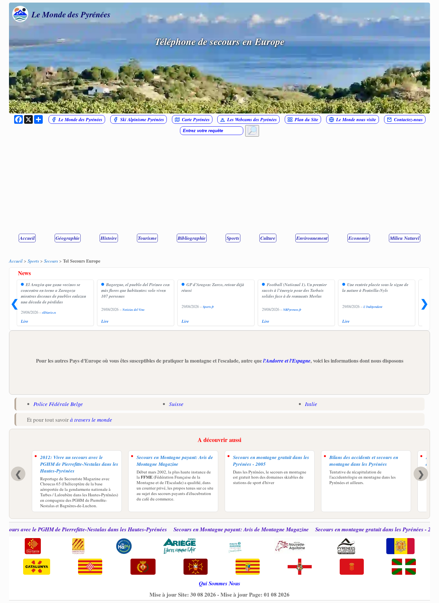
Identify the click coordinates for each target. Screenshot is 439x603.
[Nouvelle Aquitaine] (290, 546)
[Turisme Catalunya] (36, 567)
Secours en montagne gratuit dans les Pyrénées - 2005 (271, 460)
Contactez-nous (408, 119)
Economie (358, 238)
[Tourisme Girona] (90, 567)
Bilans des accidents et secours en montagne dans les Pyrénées (363, 460)
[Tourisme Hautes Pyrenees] (124, 546)
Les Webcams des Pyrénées (252, 119)
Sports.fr (208, 307)
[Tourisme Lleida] (143, 567)
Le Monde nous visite (356, 119)
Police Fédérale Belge (58, 404)
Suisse (176, 404)
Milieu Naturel (404, 238)
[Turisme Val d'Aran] (196, 567)
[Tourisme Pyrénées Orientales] (78, 546)
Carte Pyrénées (196, 119)
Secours (51, 261)
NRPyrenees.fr (292, 310)
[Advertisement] (219, 185)
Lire (24, 321)
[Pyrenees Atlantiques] (346, 546)
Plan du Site (306, 119)
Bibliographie (192, 238)
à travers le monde (91, 419)
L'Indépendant (372, 307)
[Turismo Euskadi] (404, 567)
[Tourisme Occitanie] (33, 546)
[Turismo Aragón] (248, 567)
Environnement (311, 238)
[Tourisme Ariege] (179, 546)
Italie (311, 404)
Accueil (27, 238)
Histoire (109, 238)
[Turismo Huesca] (300, 567)
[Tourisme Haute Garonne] (235, 546)
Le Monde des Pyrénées (71, 14)
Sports (233, 238)
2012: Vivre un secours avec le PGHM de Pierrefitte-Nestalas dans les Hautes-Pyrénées (79, 464)
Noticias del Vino (133, 310)
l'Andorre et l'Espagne (286, 360)
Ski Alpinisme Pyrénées (142, 119)
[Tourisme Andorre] (400, 546)
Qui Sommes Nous (219, 583)
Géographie (68, 238)
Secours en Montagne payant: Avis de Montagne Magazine (175, 460)
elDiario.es (49, 312)
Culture (267, 238)
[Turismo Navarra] (352, 567)
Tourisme (147, 238)
